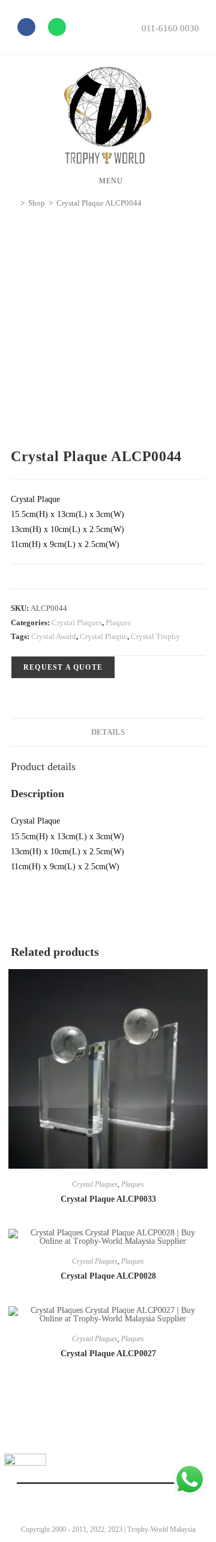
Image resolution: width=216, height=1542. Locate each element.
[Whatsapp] (57, 27)
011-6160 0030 (170, 28)
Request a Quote (63, 667)
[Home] (14, 202)
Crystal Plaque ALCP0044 (99, 202)
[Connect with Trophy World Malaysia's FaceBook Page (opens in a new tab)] (25, 1475)
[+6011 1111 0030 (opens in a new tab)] (190, 1479)
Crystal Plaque (103, 636)
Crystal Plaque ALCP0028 (108, 1275)
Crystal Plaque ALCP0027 (108, 1353)
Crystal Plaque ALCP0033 (108, 1199)
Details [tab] (108, 732)
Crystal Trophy (155, 636)
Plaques (118, 622)
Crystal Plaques (77, 622)
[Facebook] (26, 27)
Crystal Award (53, 636)
